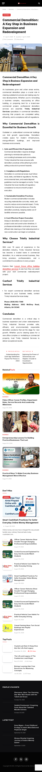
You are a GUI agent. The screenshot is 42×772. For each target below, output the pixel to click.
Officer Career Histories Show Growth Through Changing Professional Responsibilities (25, 542)
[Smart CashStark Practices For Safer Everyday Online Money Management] (21, 506)
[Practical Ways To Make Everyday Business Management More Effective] (21, 457)
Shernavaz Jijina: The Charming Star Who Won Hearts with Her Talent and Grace (26, 694)
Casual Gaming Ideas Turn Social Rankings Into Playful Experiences (26, 627)
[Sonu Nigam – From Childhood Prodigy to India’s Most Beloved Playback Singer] (7, 728)
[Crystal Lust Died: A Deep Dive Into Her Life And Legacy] (7, 648)
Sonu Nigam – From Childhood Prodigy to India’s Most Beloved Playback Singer (26, 727)
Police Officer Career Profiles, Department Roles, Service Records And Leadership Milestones (20, 402)
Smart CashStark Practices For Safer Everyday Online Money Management (26, 578)
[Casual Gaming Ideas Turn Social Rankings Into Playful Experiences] (7, 628)
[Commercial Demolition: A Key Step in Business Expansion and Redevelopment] (21, 71)
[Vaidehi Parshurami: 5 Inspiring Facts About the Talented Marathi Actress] (7, 708)
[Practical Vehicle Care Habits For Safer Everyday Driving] (7, 566)
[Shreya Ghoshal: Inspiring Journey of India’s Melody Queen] (7, 741)
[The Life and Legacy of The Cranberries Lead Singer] (7, 658)
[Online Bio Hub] (22, 3)
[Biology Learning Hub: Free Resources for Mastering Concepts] (7, 669)
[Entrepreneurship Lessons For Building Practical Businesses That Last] (21, 421)
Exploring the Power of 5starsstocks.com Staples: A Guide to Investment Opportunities (31, 359)
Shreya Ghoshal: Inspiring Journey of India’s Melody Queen (24, 740)
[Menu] (3, 3)
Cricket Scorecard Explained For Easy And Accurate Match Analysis (26, 554)
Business (7, 15)
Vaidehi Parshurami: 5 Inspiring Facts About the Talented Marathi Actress (26, 707)
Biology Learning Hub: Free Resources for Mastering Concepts (24, 668)
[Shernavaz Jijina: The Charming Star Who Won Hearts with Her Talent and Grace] (7, 695)
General (6, 497)
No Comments (8, 39)
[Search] (39, 3)
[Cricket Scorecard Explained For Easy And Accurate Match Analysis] (7, 554)
